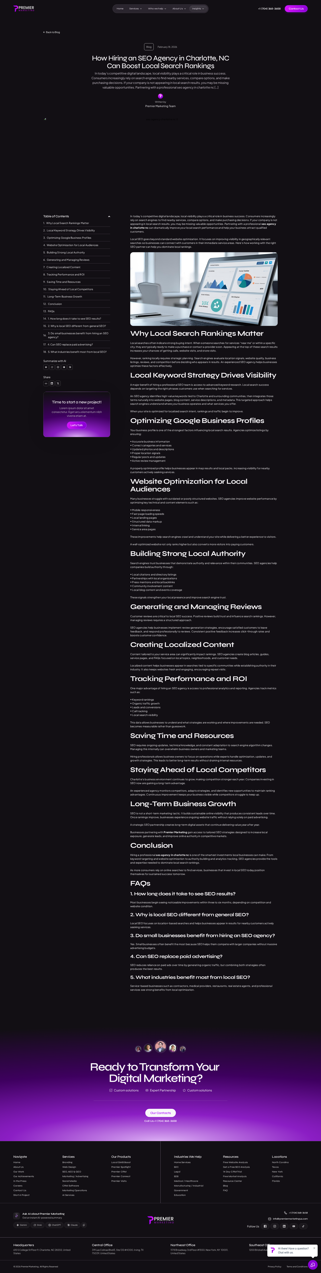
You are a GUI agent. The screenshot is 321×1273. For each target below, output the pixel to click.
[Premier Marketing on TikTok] (303, 1226)
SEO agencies (226, 498)
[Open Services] (141, 9)
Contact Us (296, 8)
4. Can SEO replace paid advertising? (70, 344)
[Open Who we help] (165, 9)
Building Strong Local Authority (66, 252)
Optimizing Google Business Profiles (69, 237)
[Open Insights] (203, 9)
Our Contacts (160, 1113)
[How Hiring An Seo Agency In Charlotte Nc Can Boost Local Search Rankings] (46, 383)
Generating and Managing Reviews (68, 259)
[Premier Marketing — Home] (23, 9)
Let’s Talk (77, 425)
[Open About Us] (185, 9)
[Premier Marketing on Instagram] (274, 1226)
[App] (46, 367)
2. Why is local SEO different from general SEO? (77, 325)
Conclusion (55, 303)
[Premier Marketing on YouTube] (293, 1226)
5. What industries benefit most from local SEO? (77, 351)
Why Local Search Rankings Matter (67, 222)
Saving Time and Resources (64, 281)
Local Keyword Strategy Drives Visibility (71, 230)
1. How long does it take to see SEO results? (74, 318)
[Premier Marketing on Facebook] (265, 1226)
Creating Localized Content (63, 267)
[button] (109, 216)
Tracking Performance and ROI (65, 274)
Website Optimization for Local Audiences (72, 245)
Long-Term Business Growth (64, 296)
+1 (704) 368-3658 (269, 8)
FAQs (51, 311)
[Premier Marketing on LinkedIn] (284, 1226)
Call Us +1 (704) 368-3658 (160, 1121)
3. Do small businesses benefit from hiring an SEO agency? (78, 335)
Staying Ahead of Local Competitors (70, 289)
